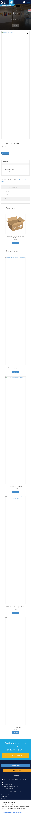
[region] (15, 807)
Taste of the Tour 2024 (11, 8)
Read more (15, 372)
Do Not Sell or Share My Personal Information (12, 812)
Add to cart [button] (15, 242)
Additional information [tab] (8, 164)
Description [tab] (5, 161)
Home (4, 8)
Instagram (6, 788)
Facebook (11, 788)
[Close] (29, 801)
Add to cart (5, 153)
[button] (27, 33)
